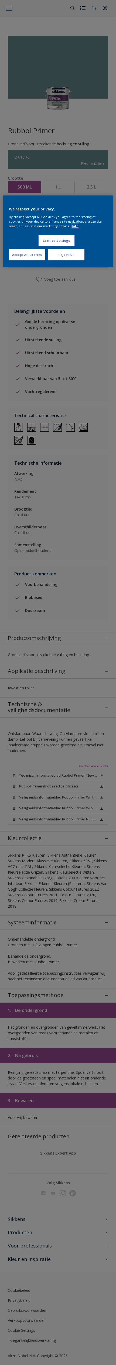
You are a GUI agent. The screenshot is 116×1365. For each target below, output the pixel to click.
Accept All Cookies (27, 254)
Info (75, 226)
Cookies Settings (56, 240)
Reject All (66, 254)
